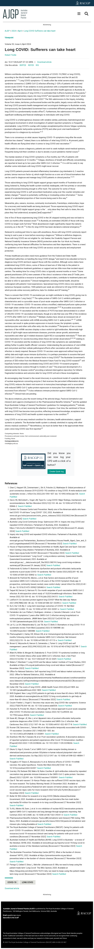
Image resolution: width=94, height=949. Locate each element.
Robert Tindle (10, 55)
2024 (14, 31)
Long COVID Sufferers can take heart (39, 31)
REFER (31, 65)
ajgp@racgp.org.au (14, 915)
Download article (44, 62)
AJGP (7, 31)
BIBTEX (23, 65)
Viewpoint (9, 37)
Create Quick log (57, 471)
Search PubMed (25, 506)
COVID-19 (12, 882)
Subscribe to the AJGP (11, 918)
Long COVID (27, 882)
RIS (37, 65)
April (20, 31)
